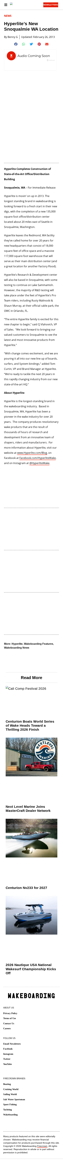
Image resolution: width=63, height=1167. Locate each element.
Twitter (6, 1059)
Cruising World (10, 1089)
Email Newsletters (12, 1044)
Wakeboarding (10, 1114)
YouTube (7, 1064)
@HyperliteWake (39, 463)
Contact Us (8, 1023)
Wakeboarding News (16, 647)
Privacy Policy (10, 1013)
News (7, 16)
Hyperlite (17, 643)
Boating (7, 1084)
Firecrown (42, 1146)
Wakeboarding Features (38, 643)
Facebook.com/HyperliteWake (37, 458)
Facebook (8, 1049)
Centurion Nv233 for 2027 (26, 888)
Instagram (8, 1054)
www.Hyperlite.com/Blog (32, 453)
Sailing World (10, 1094)
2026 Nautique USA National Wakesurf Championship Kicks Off (31, 969)
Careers (7, 1028)
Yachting (7, 1109)
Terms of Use (9, 1018)
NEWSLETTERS (50, 5)
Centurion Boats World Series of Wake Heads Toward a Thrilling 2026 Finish (30, 725)
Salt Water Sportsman (14, 1099)
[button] (16, 44)
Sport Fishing (10, 1104)
